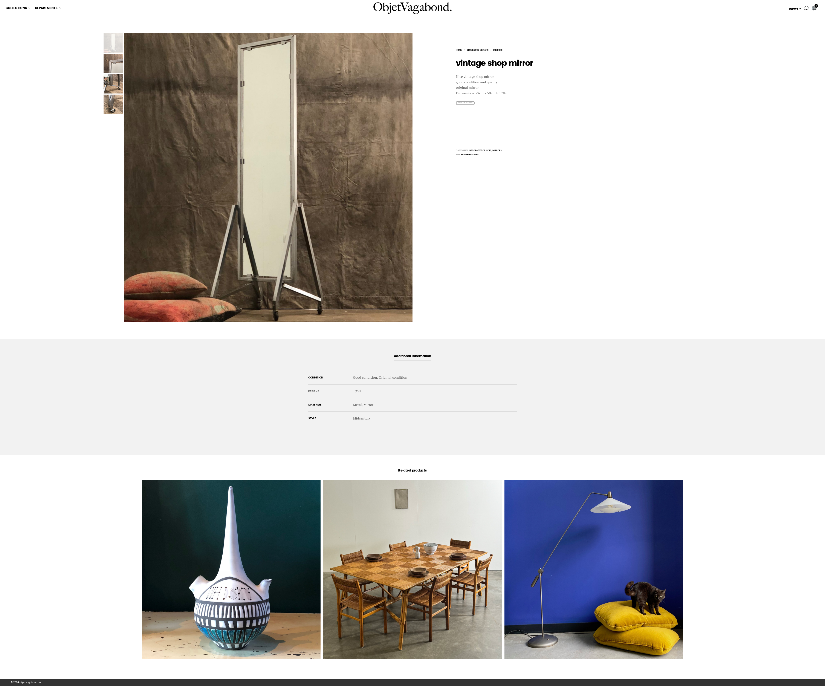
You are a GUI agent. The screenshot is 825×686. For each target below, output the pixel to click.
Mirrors (498, 50)
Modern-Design (469, 155)
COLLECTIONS (16, 8)
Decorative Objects (478, 50)
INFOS (793, 9)
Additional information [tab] (412, 356)
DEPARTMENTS (46, 8)
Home (459, 50)
